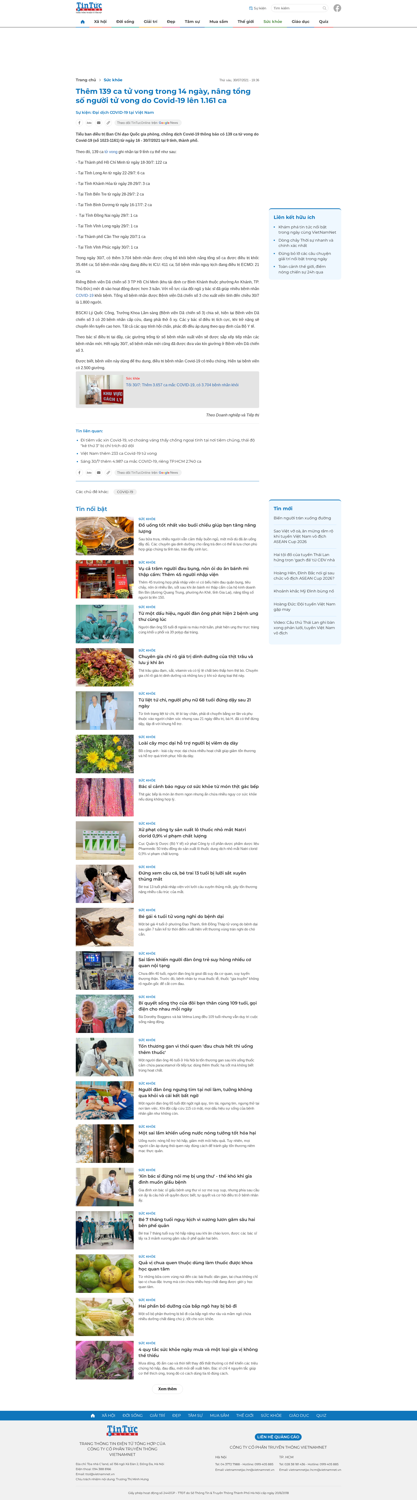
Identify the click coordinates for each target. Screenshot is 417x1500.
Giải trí (150, 21)
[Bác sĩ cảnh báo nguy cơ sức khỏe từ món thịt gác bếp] (105, 797)
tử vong (111, 152)
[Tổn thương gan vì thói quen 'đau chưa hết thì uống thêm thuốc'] (105, 1057)
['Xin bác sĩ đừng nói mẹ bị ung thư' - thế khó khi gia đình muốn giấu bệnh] (105, 1187)
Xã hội (100, 21)
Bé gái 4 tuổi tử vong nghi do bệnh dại (181, 916)
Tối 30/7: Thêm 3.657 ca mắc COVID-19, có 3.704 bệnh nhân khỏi (182, 385)
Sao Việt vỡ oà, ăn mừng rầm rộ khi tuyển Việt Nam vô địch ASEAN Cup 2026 (303, 536)
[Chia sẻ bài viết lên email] (98, 122)
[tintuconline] (82, 21)
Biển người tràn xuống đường (302, 518)
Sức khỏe (273, 21)
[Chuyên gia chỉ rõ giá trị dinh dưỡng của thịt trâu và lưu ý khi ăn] (105, 667)
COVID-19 (85, 295)
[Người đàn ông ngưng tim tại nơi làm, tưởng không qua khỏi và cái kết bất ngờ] (105, 1100)
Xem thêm (167, 1389)
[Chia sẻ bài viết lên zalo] (89, 122)
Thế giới (246, 21)
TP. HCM (286, 1457)
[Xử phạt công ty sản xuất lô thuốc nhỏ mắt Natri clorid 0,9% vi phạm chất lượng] (105, 840)
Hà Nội (221, 1457)
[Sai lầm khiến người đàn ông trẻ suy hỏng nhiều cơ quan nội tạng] (105, 970)
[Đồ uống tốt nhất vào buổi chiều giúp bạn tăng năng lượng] (105, 536)
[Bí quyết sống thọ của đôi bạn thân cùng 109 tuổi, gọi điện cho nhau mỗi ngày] (105, 1014)
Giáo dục (300, 21)
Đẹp (171, 21)
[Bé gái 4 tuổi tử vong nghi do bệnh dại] (105, 927)
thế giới (306, 266)
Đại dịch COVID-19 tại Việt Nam (123, 112)
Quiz (323, 21)
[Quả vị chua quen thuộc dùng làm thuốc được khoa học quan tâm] (105, 1273)
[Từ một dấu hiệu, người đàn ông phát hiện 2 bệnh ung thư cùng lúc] (105, 624)
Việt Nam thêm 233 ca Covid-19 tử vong (119, 453)
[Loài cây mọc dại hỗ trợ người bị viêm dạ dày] (105, 754)
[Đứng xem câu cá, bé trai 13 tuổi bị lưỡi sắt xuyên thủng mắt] (105, 884)
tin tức (305, 227)
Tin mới (283, 508)
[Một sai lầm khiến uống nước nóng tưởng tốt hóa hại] (105, 1143)
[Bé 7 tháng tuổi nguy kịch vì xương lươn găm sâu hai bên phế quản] (105, 1230)
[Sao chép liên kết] (108, 122)
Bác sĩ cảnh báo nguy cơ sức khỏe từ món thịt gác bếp (199, 786)
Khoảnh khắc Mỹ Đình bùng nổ (304, 591)
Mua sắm (218, 21)
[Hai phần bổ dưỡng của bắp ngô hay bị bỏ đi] (105, 1317)
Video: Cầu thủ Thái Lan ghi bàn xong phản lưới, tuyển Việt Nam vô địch (304, 628)
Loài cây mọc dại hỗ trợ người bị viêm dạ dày (188, 743)
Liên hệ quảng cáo (278, 1437)
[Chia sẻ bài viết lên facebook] (79, 122)
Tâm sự (192, 21)
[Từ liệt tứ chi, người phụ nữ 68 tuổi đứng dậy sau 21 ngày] (105, 710)
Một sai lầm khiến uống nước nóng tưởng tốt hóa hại (197, 1133)
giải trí (284, 259)
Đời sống (125, 21)
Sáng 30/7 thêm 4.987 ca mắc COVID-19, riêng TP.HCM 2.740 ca (141, 461)
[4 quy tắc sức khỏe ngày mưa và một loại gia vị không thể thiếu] (105, 1360)
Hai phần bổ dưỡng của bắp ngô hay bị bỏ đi (188, 1306)
